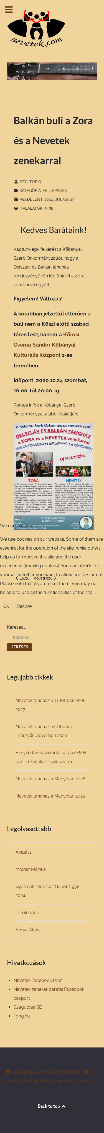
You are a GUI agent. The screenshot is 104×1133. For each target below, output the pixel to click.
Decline (24, 606)
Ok (6, 606)
